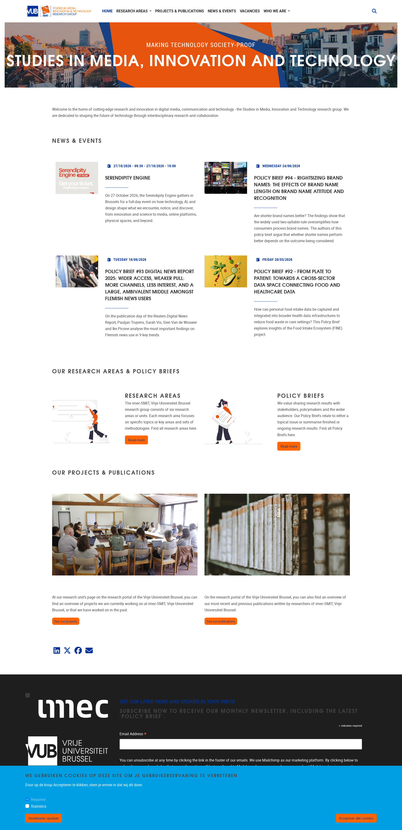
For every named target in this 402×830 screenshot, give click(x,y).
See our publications (221, 621)
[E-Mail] (89, 652)
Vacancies (250, 11)
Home (107, 11)
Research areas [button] (132, 11)
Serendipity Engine (127, 177)
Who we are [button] (275, 11)
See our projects (65, 621)
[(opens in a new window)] (57, 652)
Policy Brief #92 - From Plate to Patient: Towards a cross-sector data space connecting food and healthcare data (297, 281)
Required (38, 799)
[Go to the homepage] (59, 11)
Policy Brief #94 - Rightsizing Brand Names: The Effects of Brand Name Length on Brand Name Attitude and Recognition (299, 187)
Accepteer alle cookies (356, 818)
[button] (372, 11)
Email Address (133, 734)
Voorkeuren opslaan (43, 818)
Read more (138, 440)
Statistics (38, 806)
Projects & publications (179, 11)
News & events (222, 11)
